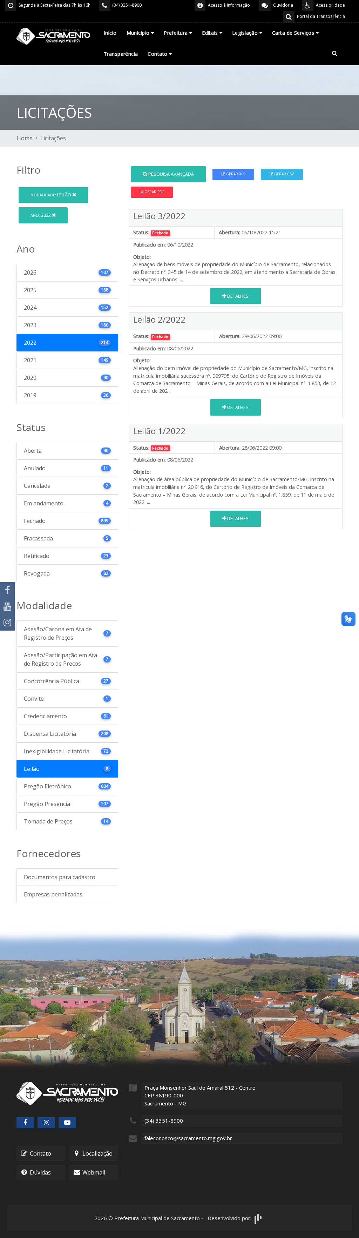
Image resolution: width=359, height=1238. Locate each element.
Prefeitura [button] (176, 32)
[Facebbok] (25, 1122)
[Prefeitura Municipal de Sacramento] (53, 36)
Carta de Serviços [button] (294, 32)
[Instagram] (7, 622)
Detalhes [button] (237, 296)
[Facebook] (7, 590)
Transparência (121, 54)
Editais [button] (210, 32)
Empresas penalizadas (53, 894)
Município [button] (139, 32)
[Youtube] (7, 606)
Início (110, 32)
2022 (41, 215)
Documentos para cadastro (59, 877)
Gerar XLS (235, 173)
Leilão (51, 194)
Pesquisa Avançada (170, 174)
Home (25, 138)
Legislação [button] (245, 32)
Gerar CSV (283, 173)
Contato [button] (158, 54)
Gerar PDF (153, 191)
